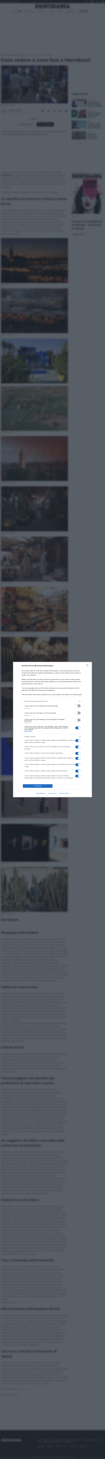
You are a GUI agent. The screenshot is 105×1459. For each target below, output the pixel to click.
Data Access (52, 793)
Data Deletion (41, 793)
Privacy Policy (64, 793)
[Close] (88, 666)
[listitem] (52, 701)
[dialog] (52, 729)
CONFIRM (38, 786)
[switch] (78, 705)
